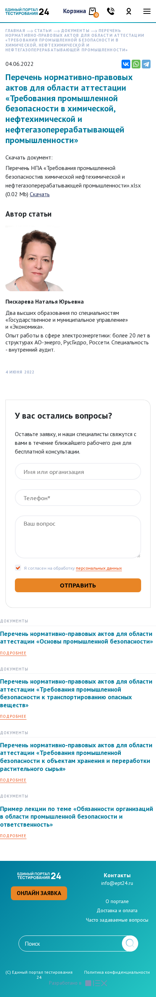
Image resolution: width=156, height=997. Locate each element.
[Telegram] (146, 64)
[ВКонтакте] (126, 64)
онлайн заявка (39, 893)
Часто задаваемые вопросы (117, 920)
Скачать (40, 194)
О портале (117, 901)
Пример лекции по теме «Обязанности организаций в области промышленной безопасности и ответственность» (76, 816)
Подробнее (13, 653)
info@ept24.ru (117, 883)
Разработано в (65, 983)
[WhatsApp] (136, 64)
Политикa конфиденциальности (117, 972)
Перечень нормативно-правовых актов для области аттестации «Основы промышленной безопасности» (76, 637)
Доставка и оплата (117, 910)
